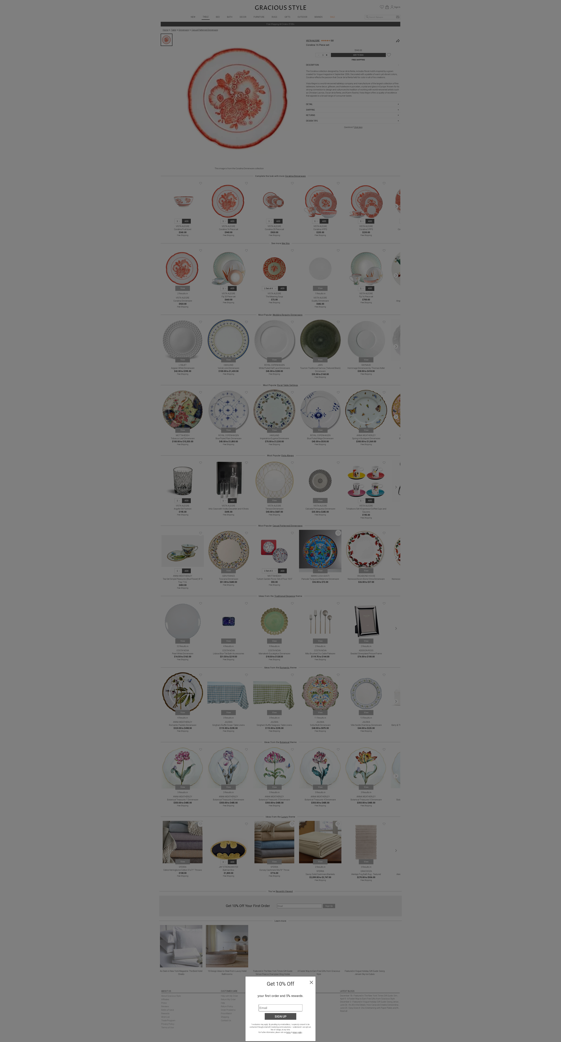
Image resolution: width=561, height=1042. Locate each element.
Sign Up (280, 1016)
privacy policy (297, 1032)
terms (288, 1032)
